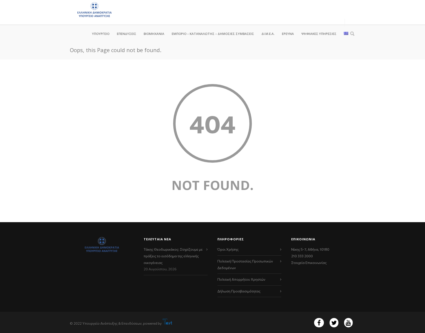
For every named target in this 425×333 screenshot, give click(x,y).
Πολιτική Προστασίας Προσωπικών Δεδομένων (245, 264)
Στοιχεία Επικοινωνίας (309, 263)
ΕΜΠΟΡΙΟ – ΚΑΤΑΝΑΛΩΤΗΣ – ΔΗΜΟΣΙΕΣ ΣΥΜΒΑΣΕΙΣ (213, 33)
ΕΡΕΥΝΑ (288, 33)
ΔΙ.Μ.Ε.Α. (267, 33)
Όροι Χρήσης (228, 249)
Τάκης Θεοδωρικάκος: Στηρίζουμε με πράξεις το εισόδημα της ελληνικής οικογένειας (173, 255)
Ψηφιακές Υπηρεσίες (318, 33)
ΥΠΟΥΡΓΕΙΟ (100, 33)
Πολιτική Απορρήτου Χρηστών (241, 279)
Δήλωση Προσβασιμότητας (238, 291)
